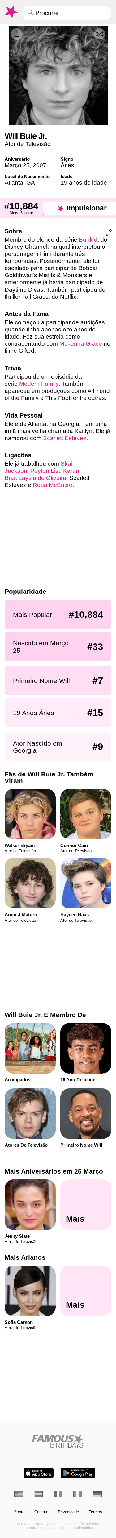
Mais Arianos (25, 1257)
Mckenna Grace (80, 343)
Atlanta (14, 182)
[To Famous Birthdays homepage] (11, 12)
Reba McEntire (52, 485)
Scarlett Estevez (64, 438)
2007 (39, 165)
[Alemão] (97, 1494)
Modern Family (38, 383)
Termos (95, 1512)
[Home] (58, 1441)
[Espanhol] (38, 1494)
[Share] (17, 34)
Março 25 (17, 165)
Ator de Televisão (28, 144)
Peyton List (45, 471)
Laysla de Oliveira (42, 478)
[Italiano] (77, 1494)
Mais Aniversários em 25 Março (54, 1171)
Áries (67, 165)
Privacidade (68, 1512)
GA (30, 182)
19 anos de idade (84, 182)
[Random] (99, 33)
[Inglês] (18, 1494)
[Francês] (58, 1494)
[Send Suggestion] (109, 233)
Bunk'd (88, 239)
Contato (41, 1512)
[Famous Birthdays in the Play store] (78, 1473)
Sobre (19, 1512)
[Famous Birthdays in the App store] (38, 1473)
